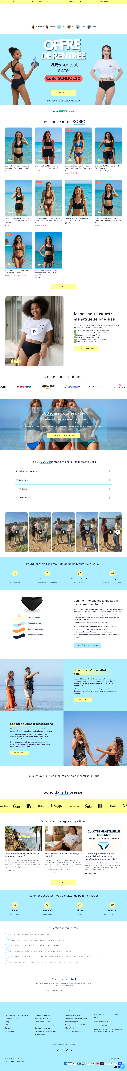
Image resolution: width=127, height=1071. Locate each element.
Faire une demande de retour (46, 1031)
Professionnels (41, 1034)
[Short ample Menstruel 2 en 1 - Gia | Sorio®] (108, 146)
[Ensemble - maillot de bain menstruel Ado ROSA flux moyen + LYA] (108, 198)
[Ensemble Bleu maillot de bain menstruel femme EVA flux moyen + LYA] (78, 146)
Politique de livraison (73, 1015)
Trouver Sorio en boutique (45, 1025)
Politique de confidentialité (75, 1025)
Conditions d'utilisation (74, 1031)
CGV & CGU (69, 1028)
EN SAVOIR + (83, 699)
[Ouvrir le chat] (122, 1066)
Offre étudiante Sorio (43, 1015)
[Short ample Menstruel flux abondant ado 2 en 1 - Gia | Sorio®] (48, 250)
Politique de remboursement (76, 1018)
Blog (7, 1022)
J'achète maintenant (87, 645)
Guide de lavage (11, 1018)
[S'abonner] (80, 990)
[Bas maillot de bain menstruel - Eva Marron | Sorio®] (18, 250)
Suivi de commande (42, 1028)
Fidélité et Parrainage (43, 1018)
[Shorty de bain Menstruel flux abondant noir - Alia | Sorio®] (48, 146)
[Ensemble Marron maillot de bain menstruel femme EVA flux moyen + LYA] (48, 198)
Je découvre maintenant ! (63, 436)
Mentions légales (71, 1022)
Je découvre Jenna (86, 348)
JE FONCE (63, 93)
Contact (8, 1028)
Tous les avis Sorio (12, 1031)
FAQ (7, 1025)
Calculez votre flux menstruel (17, 1015)
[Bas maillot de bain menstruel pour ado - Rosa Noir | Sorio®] (18, 146)
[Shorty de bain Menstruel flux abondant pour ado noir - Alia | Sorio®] (18, 198)
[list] (63, 577)
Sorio (12, 1058)
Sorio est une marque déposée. (14, 1061)
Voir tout (63, 286)
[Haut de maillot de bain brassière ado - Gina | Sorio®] (78, 198)
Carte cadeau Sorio (42, 1022)
